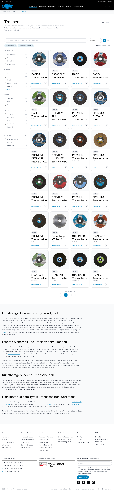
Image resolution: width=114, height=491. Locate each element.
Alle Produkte (6, 448)
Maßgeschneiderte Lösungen (101, 441)
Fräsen (4, 440)
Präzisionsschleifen (8, 442)
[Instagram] (93, 482)
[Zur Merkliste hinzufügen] (45, 52)
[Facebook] (79, 482)
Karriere (79, 440)
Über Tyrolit (80, 437)
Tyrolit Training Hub (45, 445)
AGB (98, 489)
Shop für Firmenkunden (65, 437)
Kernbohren (6, 437)
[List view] (108, 40)
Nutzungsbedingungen (87, 489)
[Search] (110, 6)
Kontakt (110, 1)
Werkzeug (15, 11)
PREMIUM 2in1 (75, 404)
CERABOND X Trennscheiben (45, 404)
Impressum (54, 489)
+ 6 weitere (7, 89)
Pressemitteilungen (83, 442)
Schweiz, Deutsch (8, 1)
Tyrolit (4, 332)
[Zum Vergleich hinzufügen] (45, 83)
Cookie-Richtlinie (74, 489)
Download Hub (44, 442)
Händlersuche (43, 440)
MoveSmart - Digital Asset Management (64, 441)
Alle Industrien (25, 448)
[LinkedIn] (88, 482)
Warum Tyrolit (99, 444)
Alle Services (43, 450)
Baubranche (25, 442)
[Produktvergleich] (102, 6)
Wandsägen (6, 445)
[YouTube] (83, 482)
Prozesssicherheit (14, 354)
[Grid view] (104, 40)
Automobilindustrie (27, 437)
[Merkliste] (106, 6)
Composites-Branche (28, 440)
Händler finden (102, 1)
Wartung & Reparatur (46, 437)
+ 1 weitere (7, 130)
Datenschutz (63, 489)
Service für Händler (45, 448)
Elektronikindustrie (27, 445)
